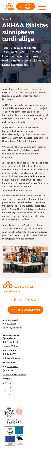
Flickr (33, 299)
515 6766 (11, 323)
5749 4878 (12, 342)
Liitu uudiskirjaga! (29, 310)
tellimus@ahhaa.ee (12, 327)
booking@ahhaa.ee (12, 346)
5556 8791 (12, 366)
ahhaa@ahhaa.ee (11, 358)
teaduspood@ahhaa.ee (14, 374)
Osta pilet (27, 6)
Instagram (20, 299)
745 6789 (11, 354)
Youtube (27, 299)
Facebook (14, 299)
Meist (8, 19)
